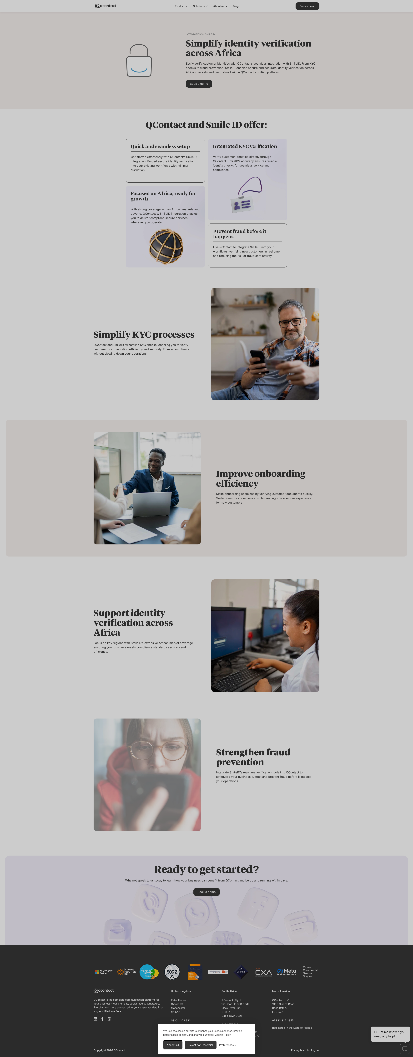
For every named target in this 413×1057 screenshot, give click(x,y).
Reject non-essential (201, 1045)
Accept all (173, 1045)
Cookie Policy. (223, 1035)
